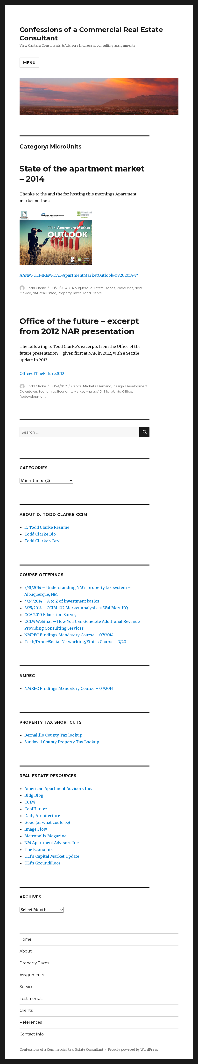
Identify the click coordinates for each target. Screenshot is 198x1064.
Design (118, 386)
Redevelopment (33, 396)
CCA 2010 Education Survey (50, 614)
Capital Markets (83, 386)
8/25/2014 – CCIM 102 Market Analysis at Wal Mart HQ (76, 607)
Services (27, 986)
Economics (47, 391)
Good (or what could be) (47, 822)
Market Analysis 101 (88, 391)
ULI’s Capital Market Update (51, 856)
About (26, 951)
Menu (29, 62)
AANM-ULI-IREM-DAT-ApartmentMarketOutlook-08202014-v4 (79, 275)
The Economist (39, 849)
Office (127, 391)
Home (25, 939)
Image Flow (35, 829)
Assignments (32, 975)
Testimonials (31, 998)
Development (136, 386)
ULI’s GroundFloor (42, 863)
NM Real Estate (44, 293)
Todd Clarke (36, 288)
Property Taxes (69, 293)
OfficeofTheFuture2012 (42, 373)
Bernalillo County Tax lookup (53, 735)
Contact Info (32, 1034)
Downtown (28, 391)
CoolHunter (35, 808)
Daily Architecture (42, 815)
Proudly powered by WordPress (133, 1050)
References (31, 1022)
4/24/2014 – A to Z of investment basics (61, 601)
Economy (64, 391)
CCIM (29, 802)
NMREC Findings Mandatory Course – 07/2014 (68, 634)
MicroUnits (124, 288)
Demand (104, 386)
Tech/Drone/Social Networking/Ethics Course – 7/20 (75, 641)
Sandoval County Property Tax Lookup (61, 741)
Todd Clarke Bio (40, 534)
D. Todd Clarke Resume (46, 527)
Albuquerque (82, 288)
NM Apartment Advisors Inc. (52, 842)
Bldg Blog (33, 795)
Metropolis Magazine (45, 835)
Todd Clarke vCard (42, 540)
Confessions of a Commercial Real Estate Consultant (61, 1050)
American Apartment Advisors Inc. (58, 788)
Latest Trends (104, 288)
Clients (26, 1010)
